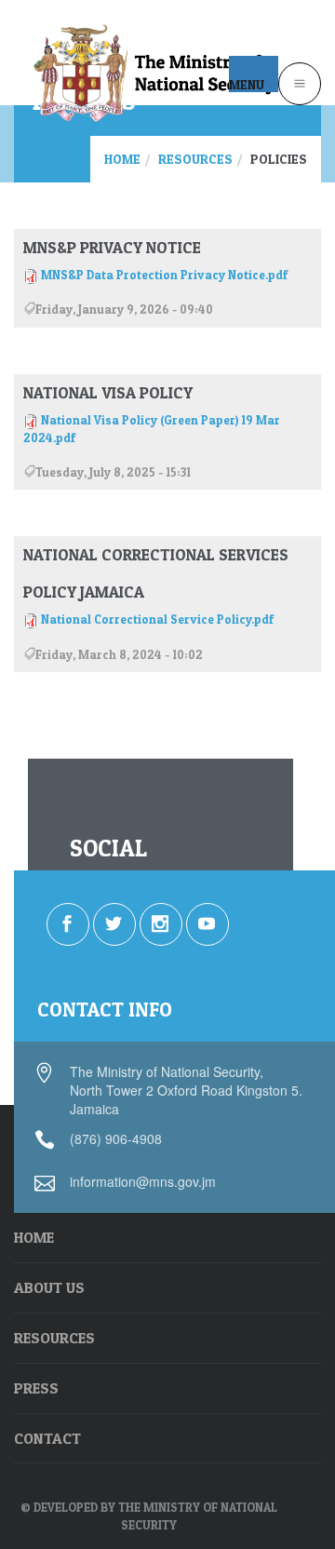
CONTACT (47, 1438)
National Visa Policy (108, 392)
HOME (34, 1237)
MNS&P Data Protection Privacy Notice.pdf (164, 274)
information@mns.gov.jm (143, 1181)
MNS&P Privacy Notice (112, 247)
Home (122, 159)
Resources (195, 159)
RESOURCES (54, 1337)
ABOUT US (49, 1287)
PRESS (36, 1388)
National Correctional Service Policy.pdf (157, 619)
